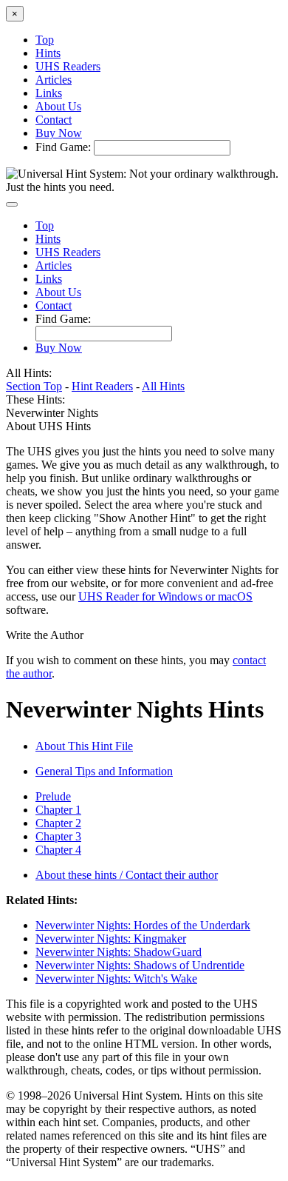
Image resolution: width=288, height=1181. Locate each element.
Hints (48, 53)
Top (44, 39)
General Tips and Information (104, 771)
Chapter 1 (58, 809)
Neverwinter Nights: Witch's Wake (116, 978)
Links (48, 93)
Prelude (53, 796)
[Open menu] (12, 204)
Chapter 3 (58, 836)
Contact (53, 119)
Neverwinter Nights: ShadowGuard (118, 952)
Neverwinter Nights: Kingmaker (110, 938)
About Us (58, 106)
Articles (53, 79)
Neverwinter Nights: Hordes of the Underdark (142, 925)
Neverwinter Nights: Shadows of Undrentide (139, 965)
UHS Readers (67, 66)
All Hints (163, 386)
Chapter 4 (58, 849)
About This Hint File (84, 746)
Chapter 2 (58, 823)
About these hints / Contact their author (126, 875)
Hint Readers (102, 386)
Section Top (34, 386)
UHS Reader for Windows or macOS (165, 596)
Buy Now (58, 133)
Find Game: (63, 147)
